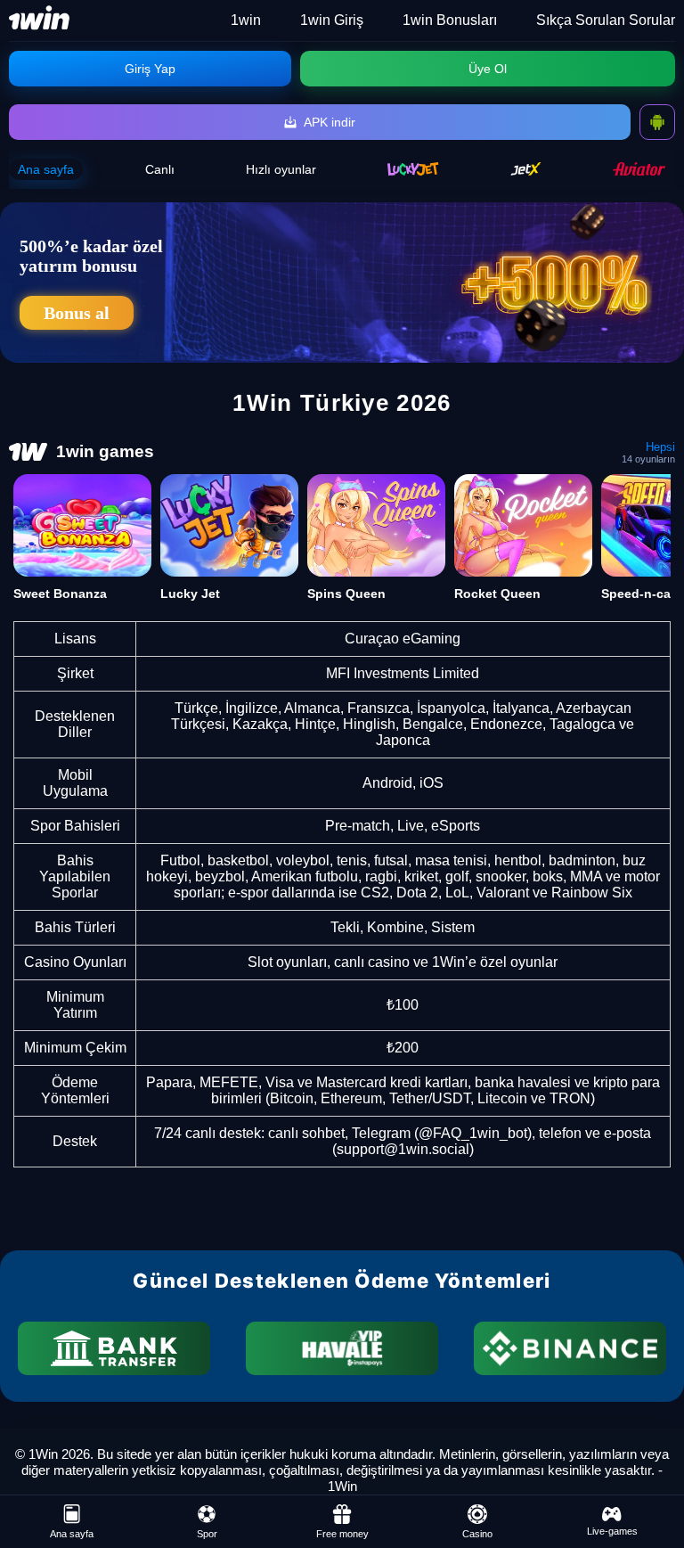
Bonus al (77, 313)
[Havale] (342, 1348)
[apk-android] (657, 122)
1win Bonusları (450, 20)
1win (246, 20)
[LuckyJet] (413, 169)
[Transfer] (114, 1348)
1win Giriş (331, 20)
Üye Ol (487, 68)
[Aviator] (639, 169)
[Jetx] (525, 169)
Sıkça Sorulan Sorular (605, 20)
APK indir (329, 122)
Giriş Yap (150, 68)
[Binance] (570, 1348)
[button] (652, 1481)
